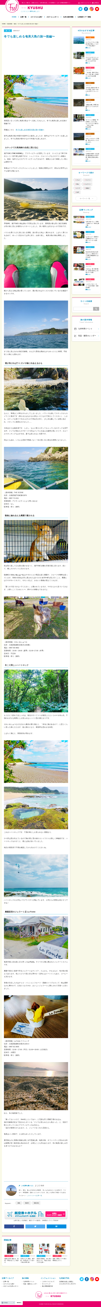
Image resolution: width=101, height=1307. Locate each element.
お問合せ (96, 3)
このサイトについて (85, 3)
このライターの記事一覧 (34, 1195)
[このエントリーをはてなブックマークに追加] (56, 1226)
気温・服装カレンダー (87, 336)
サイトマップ (46, 1284)
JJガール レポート (53, 17)
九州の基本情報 (68, 17)
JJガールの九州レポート (11, 1286)
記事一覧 (23, 17)
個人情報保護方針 (47, 1286)
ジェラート (88, 184)
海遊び (87, 188)
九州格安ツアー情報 (84, 17)
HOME (14, 17)
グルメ (78, 180)
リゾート (88, 180)
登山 (77, 184)
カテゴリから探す (36, 17)
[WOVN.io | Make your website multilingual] (19, 1302)
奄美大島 (36, 1203)
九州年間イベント (85, 329)
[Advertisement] (36, 56)
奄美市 (27, 1203)
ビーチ (78, 188)
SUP (77, 192)
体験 (19, 1203)
